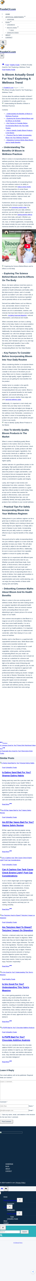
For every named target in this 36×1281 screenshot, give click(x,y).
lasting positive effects (25, 214)
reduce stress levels (24, 187)
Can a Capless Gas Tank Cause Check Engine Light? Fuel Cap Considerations (17, 872)
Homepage (9, 1164)
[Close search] (3, 1228)
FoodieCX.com (8, 87)
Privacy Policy (20, 1183)
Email (31, 1110)
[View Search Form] (3, 42)
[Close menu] (0, 1192)
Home (8, 14)
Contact (9, 37)
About (8, 35)
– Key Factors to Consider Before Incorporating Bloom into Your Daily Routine (17, 125)
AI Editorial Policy (18, 1242)
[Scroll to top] (2, 1189)
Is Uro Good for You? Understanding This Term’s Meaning (15, 987)
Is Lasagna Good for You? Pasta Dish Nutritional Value (18, 744)
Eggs (12, 30)
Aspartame (10, 19)
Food (3, 69)
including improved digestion (17, 315)
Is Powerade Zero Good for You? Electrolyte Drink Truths (16, 751)
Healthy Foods (10, 69)
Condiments (11, 24)
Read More (7, 804)
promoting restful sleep (19, 207)
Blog (7, 1166)
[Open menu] (2, 55)
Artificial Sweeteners (10, 1200)
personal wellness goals (13, 399)
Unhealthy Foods (13, 32)
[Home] (3, 65)
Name (31, 1106)
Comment (3, 1102)
